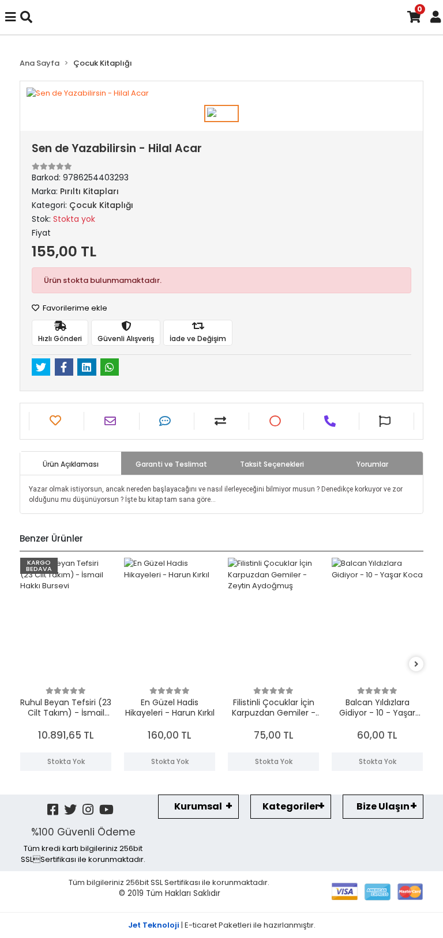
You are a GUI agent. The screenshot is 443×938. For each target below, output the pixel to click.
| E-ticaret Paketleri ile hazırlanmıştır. (222, 925)
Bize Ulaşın (383, 806)
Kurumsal (198, 806)
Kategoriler (290, 806)
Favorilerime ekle (74, 307)
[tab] (70, 463)
